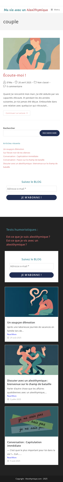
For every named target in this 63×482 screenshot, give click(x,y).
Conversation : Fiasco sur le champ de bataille (23, 159)
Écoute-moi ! (14, 75)
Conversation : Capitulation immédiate (20, 156)
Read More (12, 334)
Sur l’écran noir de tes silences (16, 152)
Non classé (43, 82)
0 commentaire (14, 86)
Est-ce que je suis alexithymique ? (28, 236)
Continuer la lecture (18, 112)
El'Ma (9, 82)
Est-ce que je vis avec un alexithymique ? (22, 242)
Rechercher (9, 128)
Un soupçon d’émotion (13, 149)
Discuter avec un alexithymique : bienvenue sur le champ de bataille (29, 382)
